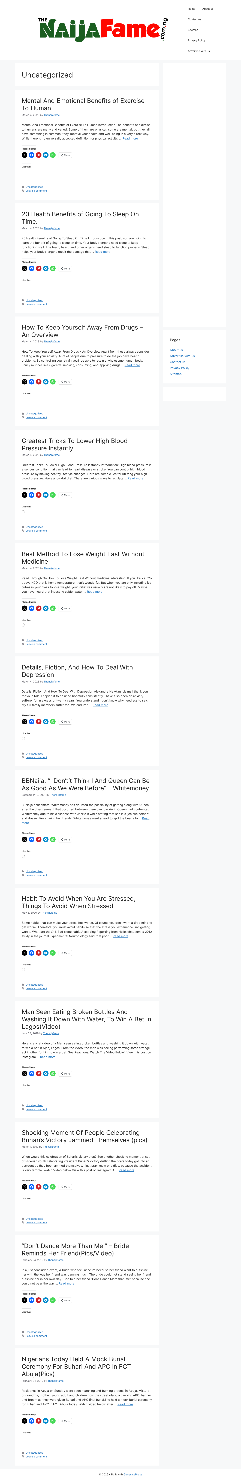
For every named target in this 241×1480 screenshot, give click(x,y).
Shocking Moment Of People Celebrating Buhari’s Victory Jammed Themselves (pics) (85, 1136)
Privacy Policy (196, 40)
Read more (130, 138)
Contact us (194, 19)
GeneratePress (132, 1474)
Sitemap (193, 30)
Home (191, 8)
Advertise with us (199, 51)
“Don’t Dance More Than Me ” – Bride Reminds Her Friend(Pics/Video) (75, 1249)
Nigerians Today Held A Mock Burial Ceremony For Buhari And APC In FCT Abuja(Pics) (76, 1366)
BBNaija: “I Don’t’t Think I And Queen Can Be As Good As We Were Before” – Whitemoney (86, 784)
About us (207, 8)
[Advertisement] (194, 195)
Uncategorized (34, 186)
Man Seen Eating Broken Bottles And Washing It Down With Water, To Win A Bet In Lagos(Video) (86, 1019)
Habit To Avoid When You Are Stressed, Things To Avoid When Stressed (79, 902)
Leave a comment (36, 190)
